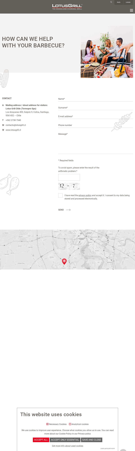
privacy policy (85, 195)
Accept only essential (65, 439)
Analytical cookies (80, 424)
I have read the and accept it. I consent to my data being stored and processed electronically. (97, 197)
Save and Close (91, 439)
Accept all (41, 439)
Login (128, 2)
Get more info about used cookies (67, 446)
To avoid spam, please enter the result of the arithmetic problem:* (78, 169)
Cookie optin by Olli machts (107, 448)
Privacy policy (84, 433)
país (118, 2)
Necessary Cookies (58, 424)
